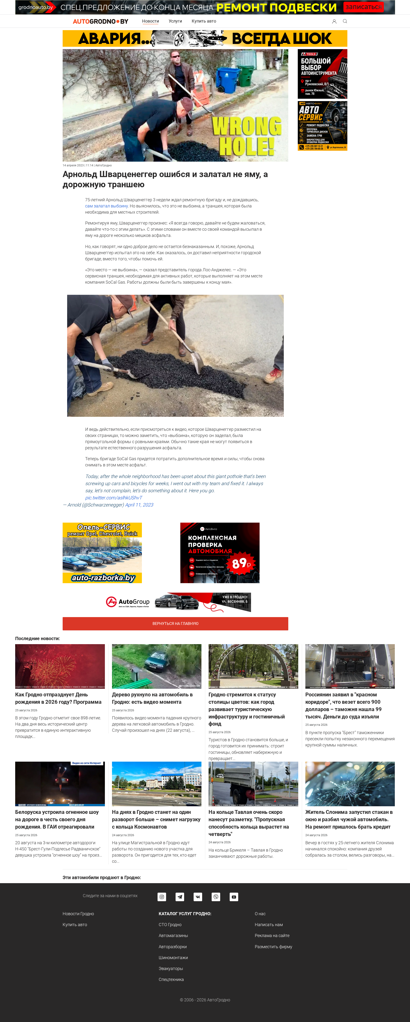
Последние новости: (37, 638)
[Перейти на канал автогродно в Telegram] (180, 897)
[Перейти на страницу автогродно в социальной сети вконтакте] (198, 897)
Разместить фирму (273, 946)
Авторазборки (173, 946)
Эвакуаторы (171, 968)
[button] (334, 20)
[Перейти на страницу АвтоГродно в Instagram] (162, 897)
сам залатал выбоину (106, 205)
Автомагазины (173, 935)
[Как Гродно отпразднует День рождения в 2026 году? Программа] (60, 666)
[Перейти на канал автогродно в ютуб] (234, 897)
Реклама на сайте (272, 935)
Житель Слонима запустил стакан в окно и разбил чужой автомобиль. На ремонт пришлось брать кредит (349, 819)
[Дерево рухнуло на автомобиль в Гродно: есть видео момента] (157, 666)
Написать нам (269, 924)
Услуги (175, 21)
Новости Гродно (78, 913)
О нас (260, 913)
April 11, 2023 (139, 505)
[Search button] (334, 21)
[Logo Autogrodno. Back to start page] (101, 21)
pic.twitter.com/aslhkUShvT (113, 498)
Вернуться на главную (175, 623)
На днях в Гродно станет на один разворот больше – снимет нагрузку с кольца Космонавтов (156, 819)
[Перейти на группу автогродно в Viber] (216, 897)
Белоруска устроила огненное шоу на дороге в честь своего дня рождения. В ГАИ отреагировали (57, 819)
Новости (150, 21)
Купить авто (204, 21)
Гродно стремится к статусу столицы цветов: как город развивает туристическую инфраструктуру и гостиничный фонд (247, 709)
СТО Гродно (170, 924)
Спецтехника (171, 979)
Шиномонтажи (173, 957)
